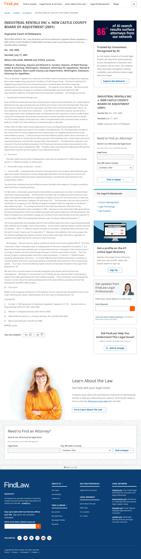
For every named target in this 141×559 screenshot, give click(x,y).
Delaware (16, 13)
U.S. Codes (84, 516)
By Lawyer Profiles (58, 520)
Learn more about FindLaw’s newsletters (109, 317)
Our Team (55, 490)
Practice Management (108, 202)
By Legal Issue (57, 516)
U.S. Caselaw (84, 512)
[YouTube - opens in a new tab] (25, 538)
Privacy (14, 552)
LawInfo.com (117, 517)
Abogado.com (117, 508)
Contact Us (56, 498)
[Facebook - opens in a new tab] (19, 538)
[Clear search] (130, 167)
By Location (56, 512)
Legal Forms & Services (88, 490)
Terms (6, 552)
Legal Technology (106, 206)
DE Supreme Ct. (27, 13)
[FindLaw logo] (13, 4)
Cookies (34, 552)
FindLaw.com (117, 490)
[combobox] (115, 156)
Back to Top (71, 467)
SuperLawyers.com (119, 499)
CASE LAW (7, 13)
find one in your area (98, 401)
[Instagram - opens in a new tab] (37, 538)
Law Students (104, 211)
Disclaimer (25, 552)
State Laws (84, 508)
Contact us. (26, 503)
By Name (55, 524)
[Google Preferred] (49, 538)
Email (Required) (101, 304)
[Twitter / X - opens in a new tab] (31, 538)
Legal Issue (102, 152)
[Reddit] (43, 538)
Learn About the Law (87, 504)
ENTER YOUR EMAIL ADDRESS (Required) (19, 522)
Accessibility (56, 494)
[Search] (134, 3)
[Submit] (132, 308)
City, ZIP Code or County (107, 163)
